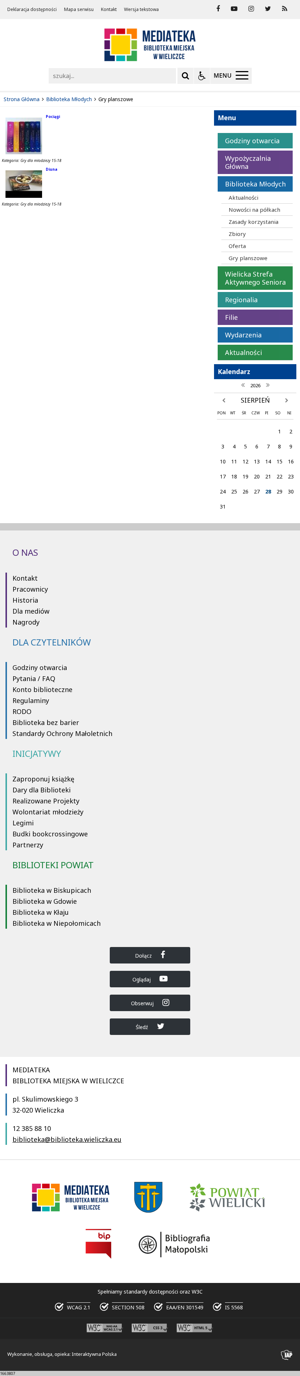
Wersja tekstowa (141, 9)
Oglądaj (142, 979)
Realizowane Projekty (45, 800)
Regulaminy (30, 700)
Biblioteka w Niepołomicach (56, 923)
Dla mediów (30, 611)
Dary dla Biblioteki (41, 789)
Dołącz (144, 955)
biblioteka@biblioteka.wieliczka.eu (66, 1139)
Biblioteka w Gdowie (44, 901)
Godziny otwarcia (39, 667)
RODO (21, 711)
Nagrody (26, 622)
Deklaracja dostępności (32, 9)
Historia (25, 600)
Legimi (23, 822)
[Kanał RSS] (284, 9)
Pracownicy (30, 589)
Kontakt (109, 9)
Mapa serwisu (79, 9)
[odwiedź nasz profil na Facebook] (218, 9)
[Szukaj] (185, 76)
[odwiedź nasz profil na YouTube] (234, 9)
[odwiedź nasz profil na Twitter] (268, 9)
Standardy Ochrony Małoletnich (62, 733)
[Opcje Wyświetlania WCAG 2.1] (202, 76)
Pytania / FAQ (33, 678)
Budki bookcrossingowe (50, 833)
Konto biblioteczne (42, 689)
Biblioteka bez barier (45, 722)
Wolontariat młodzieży (47, 811)
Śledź (143, 1027)
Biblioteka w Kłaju (40, 912)
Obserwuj (143, 1003)
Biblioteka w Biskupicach (51, 890)
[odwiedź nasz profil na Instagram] (251, 9)
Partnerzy (27, 844)
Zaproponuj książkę (43, 778)
